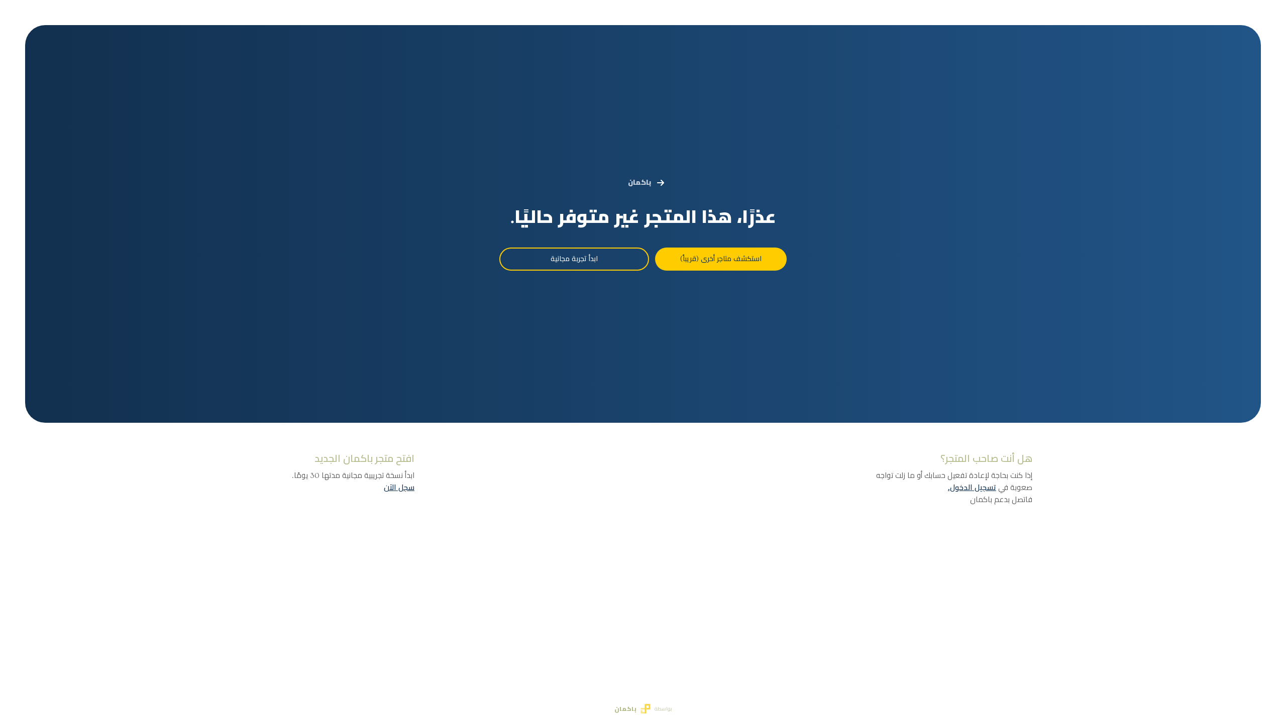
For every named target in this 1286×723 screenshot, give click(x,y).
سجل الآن (399, 488)
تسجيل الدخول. (972, 488)
